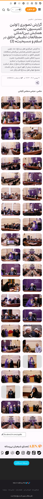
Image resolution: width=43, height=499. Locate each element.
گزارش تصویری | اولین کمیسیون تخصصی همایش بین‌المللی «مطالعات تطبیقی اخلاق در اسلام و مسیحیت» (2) (22, 33)
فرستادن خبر (27, 490)
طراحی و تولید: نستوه (19, 483)
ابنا (29, 9)
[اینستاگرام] (23, 453)
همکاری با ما (35, 490)
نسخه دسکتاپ (21, 463)
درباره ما (5, 490)
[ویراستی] (7, 453)
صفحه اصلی (38, 19)
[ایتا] (33, 453)
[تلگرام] (17, 453)
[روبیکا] (12, 453)
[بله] (39, 453)
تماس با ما (11, 490)
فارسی (17, 10)
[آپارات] (28, 453)
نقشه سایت (19, 490)
